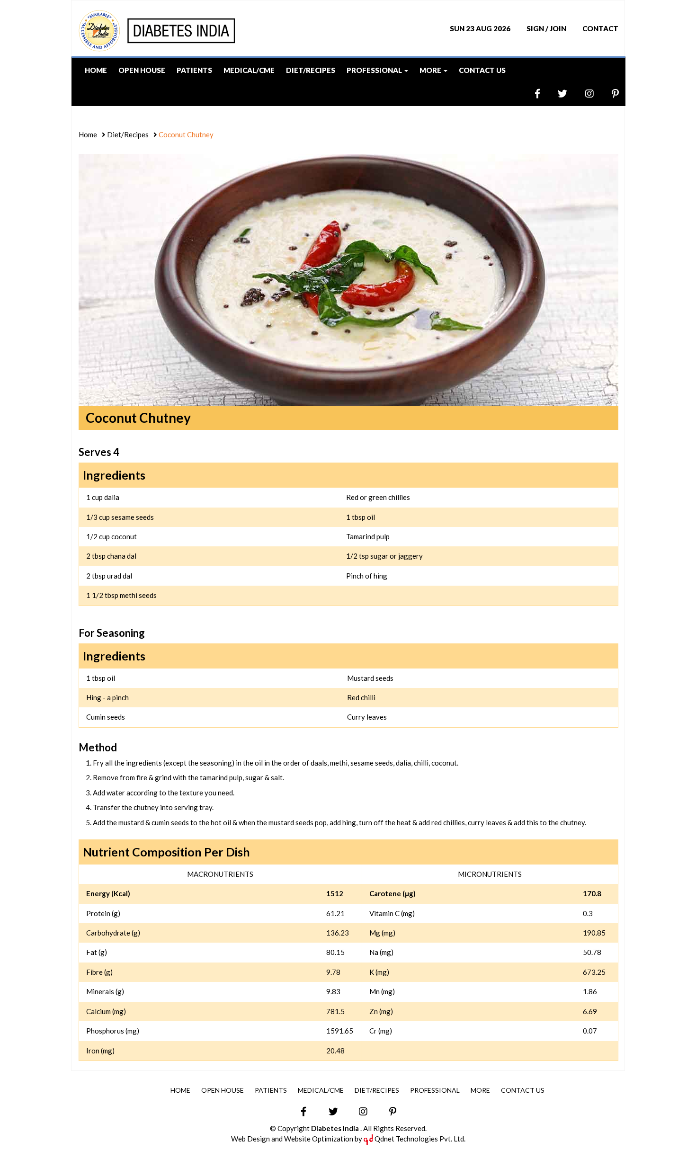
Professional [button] (375, 70)
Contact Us (482, 70)
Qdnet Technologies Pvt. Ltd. (419, 1138)
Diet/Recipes (310, 70)
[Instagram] (581, 93)
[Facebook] (529, 93)
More (480, 1090)
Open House (141, 70)
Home (96, 70)
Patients (194, 70)
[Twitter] (554, 93)
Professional (435, 1090)
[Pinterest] (607, 93)
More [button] (431, 70)
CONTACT (600, 28)
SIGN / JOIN (546, 28)
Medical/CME (249, 70)
